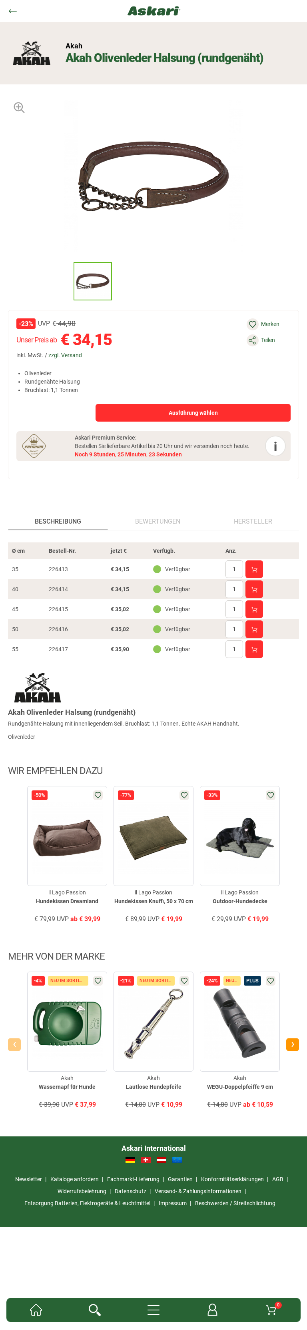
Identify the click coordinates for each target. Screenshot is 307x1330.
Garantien (180, 1179)
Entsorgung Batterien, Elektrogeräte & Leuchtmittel (87, 1203)
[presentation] (66, 281)
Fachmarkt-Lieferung (133, 1179)
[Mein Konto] (212, 1310)
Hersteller (253, 521)
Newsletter (28, 1179)
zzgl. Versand (65, 355)
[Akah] (32, 53)
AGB (277, 1179)
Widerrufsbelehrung (82, 1191)
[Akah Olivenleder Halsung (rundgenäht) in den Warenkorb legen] (254, 569)
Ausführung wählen (193, 413)
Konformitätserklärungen (232, 1179)
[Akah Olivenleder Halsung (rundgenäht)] (93, 281)
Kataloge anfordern (74, 1179)
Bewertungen (157, 521)
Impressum (173, 1203)
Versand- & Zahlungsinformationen (198, 1191)
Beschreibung (58, 521)
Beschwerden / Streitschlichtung (235, 1203)
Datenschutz (130, 1191)
